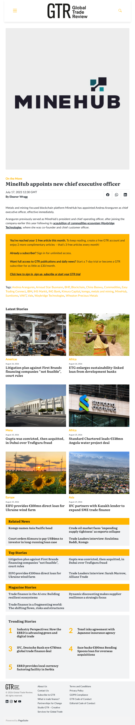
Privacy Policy (76, 691)
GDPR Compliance (79, 695)
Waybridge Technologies (49, 295)
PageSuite (23, 721)
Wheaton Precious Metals (82, 295)
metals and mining (102, 291)
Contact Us (43, 691)
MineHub (121, 291)
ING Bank (54, 291)
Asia (71, 497)
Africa (72, 359)
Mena (9, 430)
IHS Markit (40, 291)
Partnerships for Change (50, 703)
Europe (10, 497)
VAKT (23, 295)
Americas (11, 359)
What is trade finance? (49, 699)
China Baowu (94, 287)
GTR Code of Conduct (81, 699)
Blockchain (78, 287)
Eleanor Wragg (18, 196)
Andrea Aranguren (23, 287)
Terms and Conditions (80, 686)
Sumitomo (12, 295)
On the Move (14, 178)
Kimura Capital (71, 291)
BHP (67, 287)
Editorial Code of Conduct (82, 703)
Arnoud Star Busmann (49, 287)
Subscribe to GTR (46, 695)
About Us (42, 686)
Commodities (112, 287)
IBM (29, 291)
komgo (86, 291)
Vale (30, 295)
